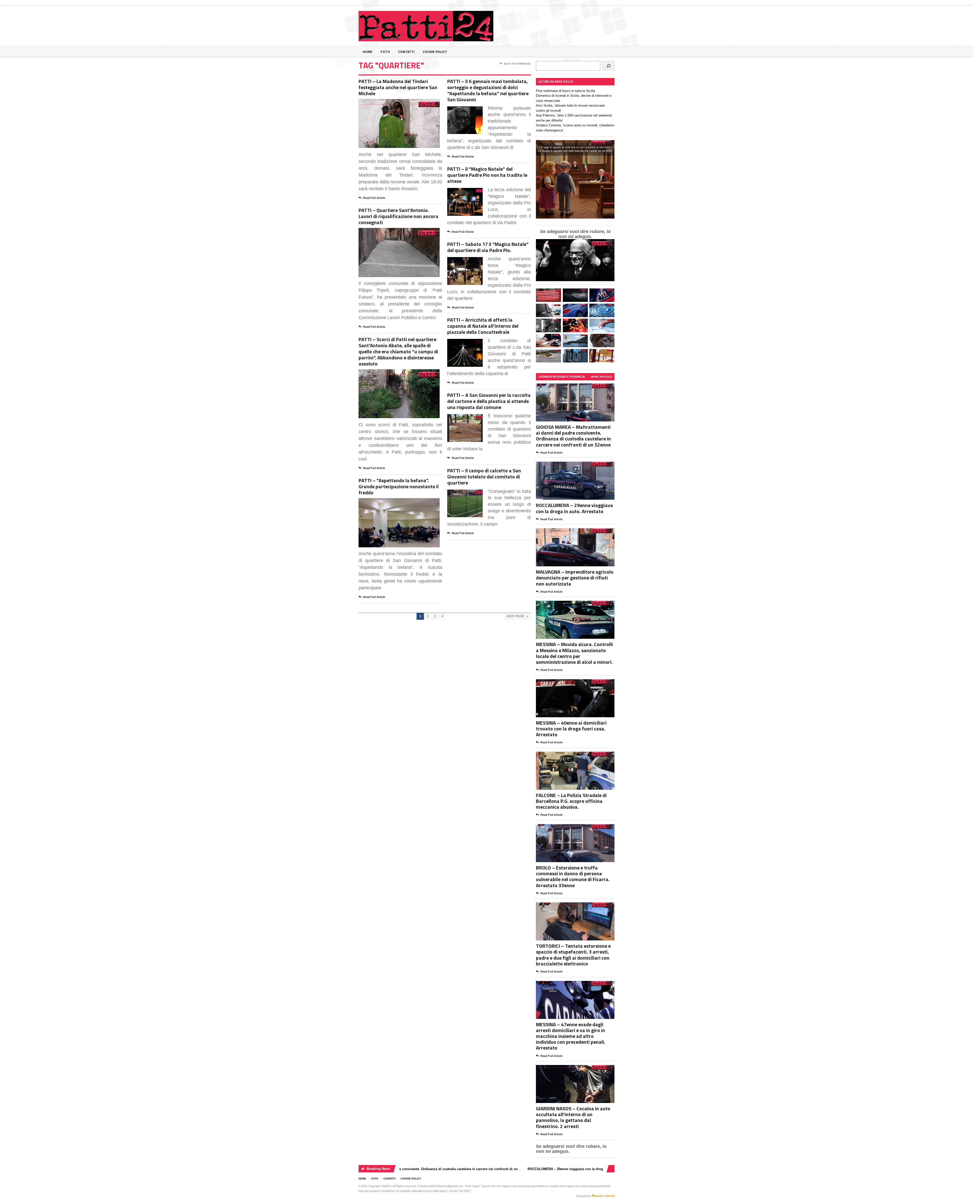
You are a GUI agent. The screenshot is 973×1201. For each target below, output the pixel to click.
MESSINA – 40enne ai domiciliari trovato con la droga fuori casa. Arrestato (571, 728)
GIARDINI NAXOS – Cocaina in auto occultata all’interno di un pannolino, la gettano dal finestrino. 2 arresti (573, 1117)
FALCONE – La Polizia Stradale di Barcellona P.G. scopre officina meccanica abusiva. (571, 801)
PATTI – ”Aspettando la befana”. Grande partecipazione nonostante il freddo (399, 486)
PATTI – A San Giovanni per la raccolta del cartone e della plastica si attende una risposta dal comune (489, 401)
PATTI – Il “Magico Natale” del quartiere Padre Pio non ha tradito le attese (487, 175)
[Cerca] (608, 66)
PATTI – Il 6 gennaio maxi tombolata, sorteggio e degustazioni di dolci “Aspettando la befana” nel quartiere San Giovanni (488, 90)
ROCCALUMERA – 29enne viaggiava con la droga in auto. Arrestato (574, 508)
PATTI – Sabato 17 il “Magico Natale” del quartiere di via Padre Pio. (488, 247)
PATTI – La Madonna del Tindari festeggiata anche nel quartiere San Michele (398, 87)
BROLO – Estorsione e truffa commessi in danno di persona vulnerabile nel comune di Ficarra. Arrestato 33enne (573, 876)
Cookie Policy (435, 51)
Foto (385, 51)
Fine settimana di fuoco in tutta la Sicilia (565, 91)
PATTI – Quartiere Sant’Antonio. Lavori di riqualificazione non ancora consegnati (398, 216)
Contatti (406, 51)
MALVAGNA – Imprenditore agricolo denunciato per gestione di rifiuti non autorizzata (574, 577)
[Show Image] (392, 103)
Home (367, 51)
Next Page (516, 616)
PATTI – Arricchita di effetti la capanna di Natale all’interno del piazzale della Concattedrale (482, 326)
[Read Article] (405, 103)
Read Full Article (374, 197)
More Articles (601, 376)
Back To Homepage (517, 63)
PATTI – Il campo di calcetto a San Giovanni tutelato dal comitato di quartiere (484, 477)
